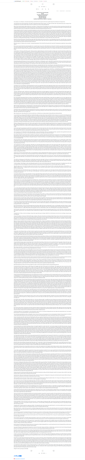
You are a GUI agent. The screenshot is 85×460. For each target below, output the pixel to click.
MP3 (24, 1)
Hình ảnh (36, 1)
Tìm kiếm (41, 1)
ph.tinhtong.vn (18, 1)
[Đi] (46, 7)
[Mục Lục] (42, 4)
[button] (42, 9)
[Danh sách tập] (39, 7)
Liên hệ (45, 1)
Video (32, 1)
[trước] (31, 4)
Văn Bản (27, 1)
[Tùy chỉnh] (38, 9)
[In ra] (48, 9)
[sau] (53, 4)
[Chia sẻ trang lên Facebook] (19, 456)
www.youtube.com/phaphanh (20, 458)
